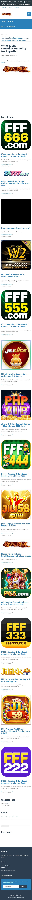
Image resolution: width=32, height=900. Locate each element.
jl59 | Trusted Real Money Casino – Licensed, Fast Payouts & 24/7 (15, 731)
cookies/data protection (16, 4)
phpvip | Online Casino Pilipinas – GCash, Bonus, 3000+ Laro (15, 425)
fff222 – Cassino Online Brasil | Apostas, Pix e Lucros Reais (15, 782)
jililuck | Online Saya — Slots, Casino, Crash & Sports (14, 375)
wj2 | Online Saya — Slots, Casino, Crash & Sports (13, 275)
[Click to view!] (16, 69)
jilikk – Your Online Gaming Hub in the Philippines (15, 680)
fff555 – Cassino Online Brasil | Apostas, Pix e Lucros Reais (15, 325)
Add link (10, 21)
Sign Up (4, 7)
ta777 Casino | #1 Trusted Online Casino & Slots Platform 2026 (15, 183)
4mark (20, 895)
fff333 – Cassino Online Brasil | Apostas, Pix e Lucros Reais (15, 653)
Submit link (16, 7)
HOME (4, 21)
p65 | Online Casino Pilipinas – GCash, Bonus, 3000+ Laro (14, 603)
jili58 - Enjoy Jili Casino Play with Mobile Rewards (15, 524)
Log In (10, 7)
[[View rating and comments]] (7, 164)
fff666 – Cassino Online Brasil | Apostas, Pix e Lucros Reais (15, 155)
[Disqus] (16, 93)
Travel (7, 803)
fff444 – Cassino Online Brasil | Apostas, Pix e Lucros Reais (15, 475)
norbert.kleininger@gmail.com (8, 870)
